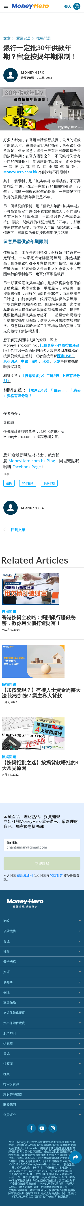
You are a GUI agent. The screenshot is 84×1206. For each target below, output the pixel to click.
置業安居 (23, 38)
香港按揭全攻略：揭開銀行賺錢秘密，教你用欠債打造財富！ (39, 620)
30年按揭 (27, 483)
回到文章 (18, 529)
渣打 (35, 361)
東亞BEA (10, 361)
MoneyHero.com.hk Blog (32, 460)
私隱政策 (63, 1196)
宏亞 (46, 361)
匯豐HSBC (65, 355)
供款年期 (49, 483)
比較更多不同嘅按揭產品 (60, 345)
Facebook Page (27, 466)
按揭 (9, 483)
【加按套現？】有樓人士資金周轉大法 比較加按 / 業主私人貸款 (41, 693)
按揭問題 (44, 38)
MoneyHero (33, 72)
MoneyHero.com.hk (20, 171)
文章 (7, 38)
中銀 (24, 361)
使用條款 (48, 1196)
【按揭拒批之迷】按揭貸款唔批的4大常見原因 (40, 765)
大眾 (56, 361)
